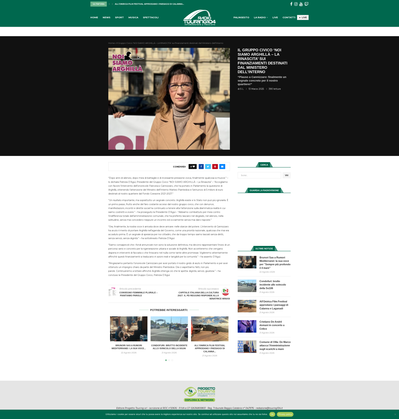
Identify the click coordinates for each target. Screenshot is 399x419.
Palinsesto (241, 17)
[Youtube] (301, 4)
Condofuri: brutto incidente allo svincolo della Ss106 (273, 285)
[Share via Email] (222, 166)
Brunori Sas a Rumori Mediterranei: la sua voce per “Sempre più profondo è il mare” (275, 262)
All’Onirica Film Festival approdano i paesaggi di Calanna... (209, 348)
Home (94, 17)
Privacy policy (285, 414)
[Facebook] (291, 4)
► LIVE (303, 17)
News (106, 17)
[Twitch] (306, 4)
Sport (119, 17)
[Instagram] (296, 4)
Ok (272, 414)
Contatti (289, 17)
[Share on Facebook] (201, 166)
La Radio (260, 17)
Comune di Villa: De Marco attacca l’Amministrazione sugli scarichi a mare (275, 345)
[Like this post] (194, 166)
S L (242, 88)
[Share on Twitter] (208, 166)
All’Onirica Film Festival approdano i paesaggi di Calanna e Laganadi (274, 305)
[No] (395, 414)
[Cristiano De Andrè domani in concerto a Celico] (247, 326)
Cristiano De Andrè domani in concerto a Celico (143, 4)
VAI (286, 175)
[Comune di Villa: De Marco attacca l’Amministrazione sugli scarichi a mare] (247, 346)
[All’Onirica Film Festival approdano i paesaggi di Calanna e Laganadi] (209, 328)
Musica (133, 17)
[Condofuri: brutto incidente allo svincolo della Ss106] (169, 328)
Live (275, 17)
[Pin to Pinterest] (215, 166)
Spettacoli (151, 17)
